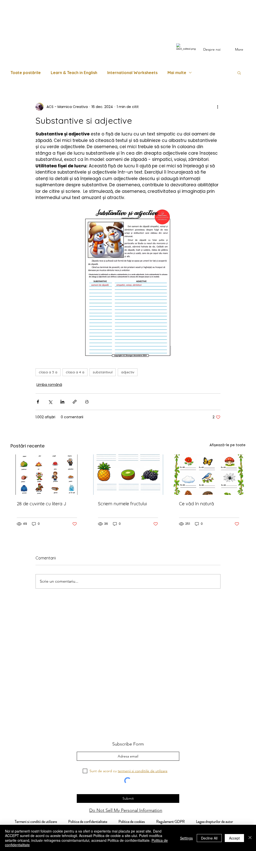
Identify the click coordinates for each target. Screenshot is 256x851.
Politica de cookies (137, 821)
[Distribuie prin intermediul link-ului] (74, 401)
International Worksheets (132, 72)
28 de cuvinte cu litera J (41, 504)
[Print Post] (86, 401)
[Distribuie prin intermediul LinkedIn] (62, 401)
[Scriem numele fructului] (128, 474)
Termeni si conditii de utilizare (33, 821)
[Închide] (250, 838)
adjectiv (127, 372)
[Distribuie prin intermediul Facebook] (38, 401)
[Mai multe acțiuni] (217, 107)
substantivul (102, 372)
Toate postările (25, 72)
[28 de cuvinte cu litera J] (47, 474)
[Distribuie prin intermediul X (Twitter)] (50, 401)
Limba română (49, 384)
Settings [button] (186, 838)
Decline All (209, 838)
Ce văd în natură (196, 504)
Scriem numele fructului (122, 504)
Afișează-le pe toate (228, 444)
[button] (239, 73)
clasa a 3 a (48, 372)
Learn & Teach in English (74, 72)
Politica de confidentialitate (87, 821)
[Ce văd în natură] (209, 474)
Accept (234, 838)
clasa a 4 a (75, 372)
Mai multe (177, 72)
